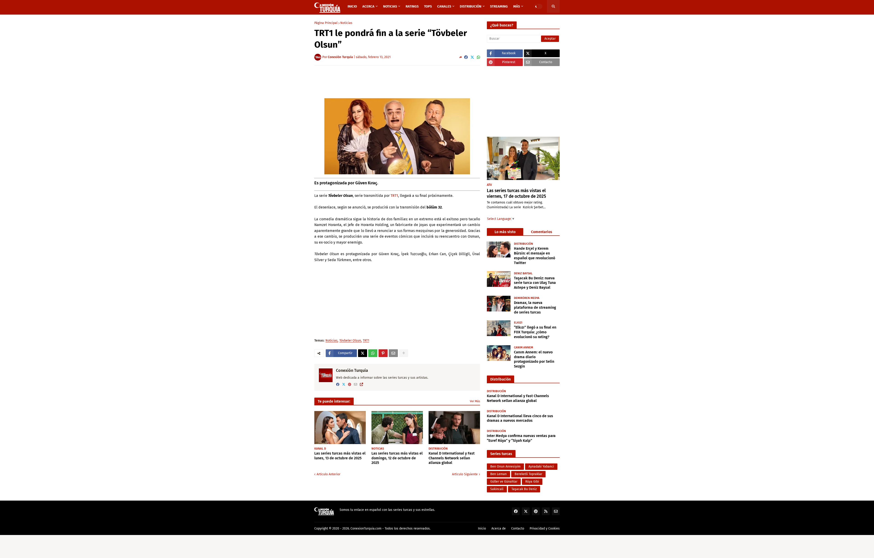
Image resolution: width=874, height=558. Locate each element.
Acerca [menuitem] (368, 6)
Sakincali (496, 489)
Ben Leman (498, 474)
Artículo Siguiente (465, 474)
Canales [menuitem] (444, 6)
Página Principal (326, 23)
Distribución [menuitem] (470, 6)
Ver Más (475, 401)
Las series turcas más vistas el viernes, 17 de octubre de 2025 (516, 193)
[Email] (393, 353)
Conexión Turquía (352, 370)
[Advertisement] (397, 81)
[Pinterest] (383, 353)
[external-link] (361, 384)
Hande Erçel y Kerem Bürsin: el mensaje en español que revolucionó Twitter (534, 255)
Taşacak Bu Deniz (524, 489)
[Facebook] (466, 57)
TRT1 (394, 195)
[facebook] (337, 384)
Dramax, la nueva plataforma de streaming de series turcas (535, 307)
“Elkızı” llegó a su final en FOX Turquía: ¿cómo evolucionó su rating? (535, 332)
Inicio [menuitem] (352, 6)
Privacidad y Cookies (545, 528)
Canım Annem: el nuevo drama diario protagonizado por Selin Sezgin (534, 359)
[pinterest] (349, 384)
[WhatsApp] (478, 57)
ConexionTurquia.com (366, 528)
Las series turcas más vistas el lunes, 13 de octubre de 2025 (340, 455)
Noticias (346, 23)
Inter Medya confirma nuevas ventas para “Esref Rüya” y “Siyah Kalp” (521, 438)
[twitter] (343, 384)
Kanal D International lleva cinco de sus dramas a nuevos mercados (520, 418)
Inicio (482, 528)
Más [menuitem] (516, 6)
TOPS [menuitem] (428, 6)
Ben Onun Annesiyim (505, 466)
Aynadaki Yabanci (541, 466)
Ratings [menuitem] (412, 6)
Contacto (517, 528)
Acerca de (498, 528)
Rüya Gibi (532, 481)
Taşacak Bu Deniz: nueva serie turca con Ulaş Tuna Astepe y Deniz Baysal (535, 283)
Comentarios (541, 232)
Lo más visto (505, 232)
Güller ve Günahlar (503, 481)
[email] (355, 384)
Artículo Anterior (328, 474)
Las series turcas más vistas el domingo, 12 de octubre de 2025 (397, 458)
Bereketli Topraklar (528, 474)
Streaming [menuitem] (499, 6)
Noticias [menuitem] (390, 6)
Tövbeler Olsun (350, 340)
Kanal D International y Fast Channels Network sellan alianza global (452, 458)
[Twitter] (472, 57)
